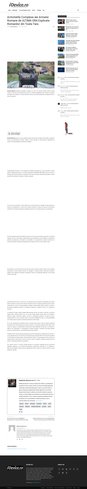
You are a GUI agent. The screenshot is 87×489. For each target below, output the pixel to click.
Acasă (8, 14)
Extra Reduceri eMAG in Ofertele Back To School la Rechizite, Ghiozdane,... (72, 49)
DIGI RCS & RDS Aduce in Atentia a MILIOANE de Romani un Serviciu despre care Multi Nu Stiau (44, 419)
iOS (43, 10)
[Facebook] (20, 412)
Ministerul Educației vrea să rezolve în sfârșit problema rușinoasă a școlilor (72, 69)
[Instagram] (62, 469)
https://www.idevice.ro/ (21, 428)
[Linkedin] (66, 469)
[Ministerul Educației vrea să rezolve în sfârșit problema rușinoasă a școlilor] (61, 69)
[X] (73, 469)
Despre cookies (69, 487)
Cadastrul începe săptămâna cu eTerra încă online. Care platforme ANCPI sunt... (72, 56)
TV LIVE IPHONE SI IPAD (24, 10)
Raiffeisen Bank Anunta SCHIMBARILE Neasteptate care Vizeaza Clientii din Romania (17, 419)
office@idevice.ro (37, 482)
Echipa (74, 487)
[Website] (77, 469)
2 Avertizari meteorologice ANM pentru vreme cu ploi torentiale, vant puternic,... (72, 35)
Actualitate (13, 14)
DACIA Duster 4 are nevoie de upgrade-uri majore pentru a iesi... (72, 28)
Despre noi (43, 487)
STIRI (9, 10)
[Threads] (23, 439)
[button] (78, 10)
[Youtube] (62, 473)
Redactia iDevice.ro (14, 26)
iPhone (39, 10)
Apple (33, 10)
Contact (78, 487)
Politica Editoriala (50, 487)
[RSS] (70, 469)
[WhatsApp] (59, 473)
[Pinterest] (22, 412)
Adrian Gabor (63, 103)
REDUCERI (14, 10)
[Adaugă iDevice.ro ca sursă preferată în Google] (31, 133)
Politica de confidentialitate (59, 487)
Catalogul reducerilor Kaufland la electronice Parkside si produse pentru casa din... (73, 42)
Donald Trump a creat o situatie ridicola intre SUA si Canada (72, 21)
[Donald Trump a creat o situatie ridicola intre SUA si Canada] (61, 21)
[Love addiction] (68, 135)
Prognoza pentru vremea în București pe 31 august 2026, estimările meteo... (72, 63)
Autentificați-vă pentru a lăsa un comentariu (17, 448)
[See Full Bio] (43, 401)
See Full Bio (38, 400)
